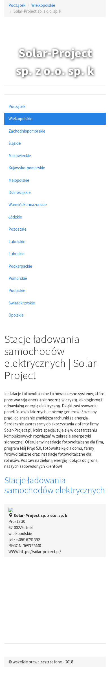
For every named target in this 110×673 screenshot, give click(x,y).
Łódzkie (15, 217)
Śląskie (14, 143)
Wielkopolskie (43, 5)
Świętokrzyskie (21, 303)
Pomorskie (17, 278)
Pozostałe (17, 229)
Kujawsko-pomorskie (26, 167)
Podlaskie (16, 290)
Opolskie (16, 315)
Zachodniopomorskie (26, 131)
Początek (16, 5)
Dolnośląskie (19, 192)
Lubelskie (16, 241)
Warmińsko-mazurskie (27, 204)
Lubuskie (16, 253)
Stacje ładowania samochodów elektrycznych (54, 485)
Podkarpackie (20, 266)
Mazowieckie (19, 155)
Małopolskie (18, 180)
